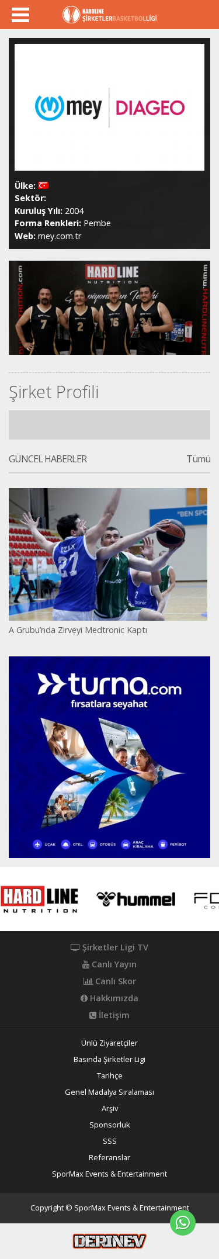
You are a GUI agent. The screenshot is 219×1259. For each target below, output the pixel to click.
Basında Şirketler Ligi (109, 1059)
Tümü (198, 459)
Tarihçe (110, 1076)
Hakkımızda (113, 998)
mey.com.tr (59, 235)
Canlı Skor (114, 981)
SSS (110, 1141)
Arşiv (110, 1108)
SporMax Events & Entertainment (109, 1174)
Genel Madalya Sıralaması (109, 1092)
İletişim (113, 1015)
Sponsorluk (109, 1125)
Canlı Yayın (113, 964)
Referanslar (109, 1158)
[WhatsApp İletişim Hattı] (183, 1223)
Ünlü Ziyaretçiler (109, 1043)
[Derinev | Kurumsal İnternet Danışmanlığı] (109, 1240)
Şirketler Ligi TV (114, 947)
